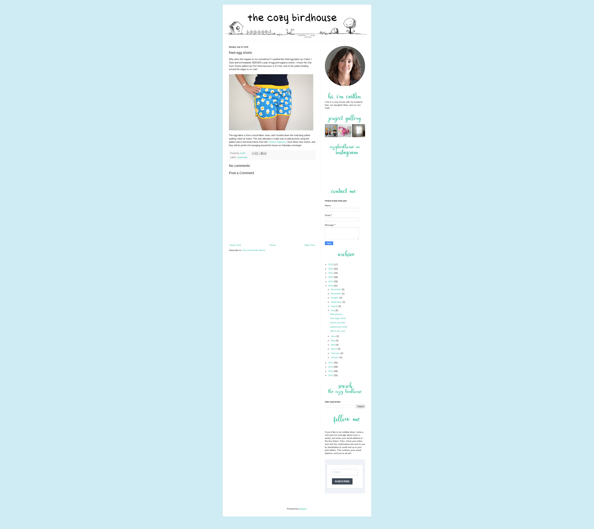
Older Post (309, 245)
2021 (331, 273)
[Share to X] (259, 153)
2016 (331, 367)
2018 (331, 285)
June (333, 336)
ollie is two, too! (337, 331)
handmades (242, 157)
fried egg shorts (338, 318)
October (335, 297)
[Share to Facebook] (262, 153)
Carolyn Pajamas (277, 142)
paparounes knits (338, 327)
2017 (331, 362)
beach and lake (337, 322)
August (334, 306)
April (333, 344)
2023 (331, 264)
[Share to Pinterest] (265, 153)
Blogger (303, 509)
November (336, 293)
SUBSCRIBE (342, 481)
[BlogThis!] (256, 153)
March (334, 349)
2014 (331, 375)
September (336, 302)
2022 (331, 269)
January (335, 357)
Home (273, 245)
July (333, 310)
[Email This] (253, 153)
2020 (331, 277)
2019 (331, 281)
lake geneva (336, 314)
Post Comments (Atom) (253, 250)
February (335, 353)
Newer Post (235, 245)
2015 (331, 371)
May (333, 340)
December (336, 289)
